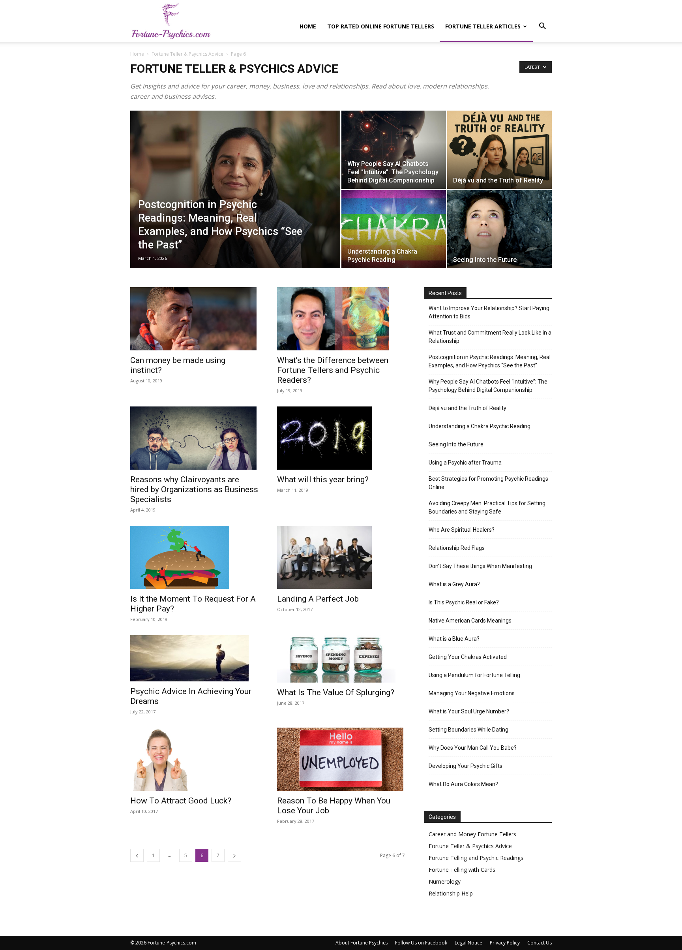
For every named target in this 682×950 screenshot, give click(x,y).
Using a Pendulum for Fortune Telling (474, 675)
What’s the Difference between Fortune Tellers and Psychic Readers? (332, 370)
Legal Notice (468, 942)
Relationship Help (451, 893)
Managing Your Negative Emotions (472, 693)
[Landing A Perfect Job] (341, 557)
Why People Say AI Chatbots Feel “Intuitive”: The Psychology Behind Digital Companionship (488, 385)
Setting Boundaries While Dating (468, 729)
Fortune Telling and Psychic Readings (476, 858)
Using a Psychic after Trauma (465, 462)
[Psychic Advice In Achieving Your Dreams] (194, 658)
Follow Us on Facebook (421, 942)
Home (308, 26)
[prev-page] (137, 855)
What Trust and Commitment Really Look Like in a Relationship (490, 336)
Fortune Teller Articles (483, 26)
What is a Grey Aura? (454, 584)
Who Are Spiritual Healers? (462, 530)
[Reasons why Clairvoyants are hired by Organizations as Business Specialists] (194, 438)
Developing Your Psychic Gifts (465, 766)
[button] (542, 27)
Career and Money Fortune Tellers (472, 834)
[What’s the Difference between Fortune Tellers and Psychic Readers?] (341, 318)
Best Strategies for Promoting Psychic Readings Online (488, 483)
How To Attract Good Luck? (180, 800)
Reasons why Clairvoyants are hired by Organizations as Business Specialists (194, 489)
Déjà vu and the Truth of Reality (467, 408)
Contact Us (539, 942)
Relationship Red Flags (457, 548)
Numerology (445, 881)
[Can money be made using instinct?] (194, 318)
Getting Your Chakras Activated (468, 657)
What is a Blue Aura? (454, 639)
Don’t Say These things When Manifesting (480, 566)
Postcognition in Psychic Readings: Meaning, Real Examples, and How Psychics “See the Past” (490, 361)
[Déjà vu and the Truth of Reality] (499, 150)
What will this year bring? (323, 479)
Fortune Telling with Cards (462, 869)
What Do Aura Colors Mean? (463, 784)
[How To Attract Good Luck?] (194, 759)
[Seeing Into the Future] (499, 229)
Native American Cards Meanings (470, 620)
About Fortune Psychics (361, 942)
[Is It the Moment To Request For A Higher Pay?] (194, 557)
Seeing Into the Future (456, 444)
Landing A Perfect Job (318, 599)
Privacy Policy (505, 942)
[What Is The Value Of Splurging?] (341, 659)
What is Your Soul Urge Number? (469, 711)
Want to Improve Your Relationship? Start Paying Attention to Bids (489, 312)
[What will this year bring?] (341, 438)
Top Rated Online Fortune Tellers (380, 26)
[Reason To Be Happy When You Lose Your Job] (341, 759)
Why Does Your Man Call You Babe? (473, 748)
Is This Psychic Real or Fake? (464, 602)
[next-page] (234, 855)
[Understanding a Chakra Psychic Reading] (393, 229)
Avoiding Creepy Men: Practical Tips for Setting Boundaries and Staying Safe (487, 507)
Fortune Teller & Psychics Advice (187, 54)
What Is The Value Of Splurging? (335, 692)
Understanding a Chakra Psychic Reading (479, 426)
